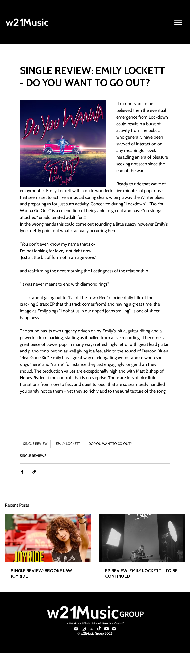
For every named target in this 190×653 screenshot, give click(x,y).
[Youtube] (106, 628)
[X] (91, 628)
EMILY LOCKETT (68, 443)
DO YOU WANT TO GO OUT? (110, 443)
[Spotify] (114, 628)
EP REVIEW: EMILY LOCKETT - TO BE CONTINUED (141, 573)
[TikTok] (98, 628)
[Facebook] (76, 628)
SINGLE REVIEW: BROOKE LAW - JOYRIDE (43, 573)
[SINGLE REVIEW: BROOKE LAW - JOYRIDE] (48, 538)
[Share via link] (34, 471)
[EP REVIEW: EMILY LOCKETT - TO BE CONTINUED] (142, 538)
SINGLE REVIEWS (33, 455)
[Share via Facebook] (22, 471)
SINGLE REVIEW (35, 443)
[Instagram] (83, 628)
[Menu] (178, 22)
